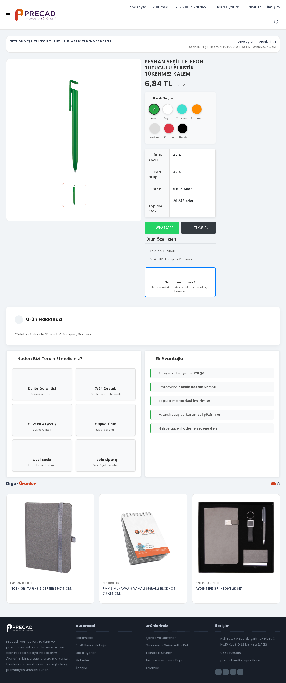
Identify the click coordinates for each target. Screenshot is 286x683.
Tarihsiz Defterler (23, 583)
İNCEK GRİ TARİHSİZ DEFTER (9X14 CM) (41, 588)
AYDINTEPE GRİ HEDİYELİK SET (219, 588)
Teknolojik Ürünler (159, 653)
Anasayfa (138, 7)
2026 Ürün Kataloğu (192, 7)
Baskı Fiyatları (228, 7)
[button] (273, 483)
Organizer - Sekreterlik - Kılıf (167, 645)
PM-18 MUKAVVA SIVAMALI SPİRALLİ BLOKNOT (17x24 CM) (139, 591)
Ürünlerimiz (267, 42)
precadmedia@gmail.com (240, 660)
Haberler (253, 7)
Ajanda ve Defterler (161, 638)
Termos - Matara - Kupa (164, 660)
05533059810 (230, 653)
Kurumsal (161, 7)
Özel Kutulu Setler (209, 583)
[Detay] (50, 576)
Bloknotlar (111, 583)
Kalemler (152, 668)
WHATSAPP (164, 227)
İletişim (273, 7)
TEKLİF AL (200, 227)
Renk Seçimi (164, 98)
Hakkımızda (84, 638)
